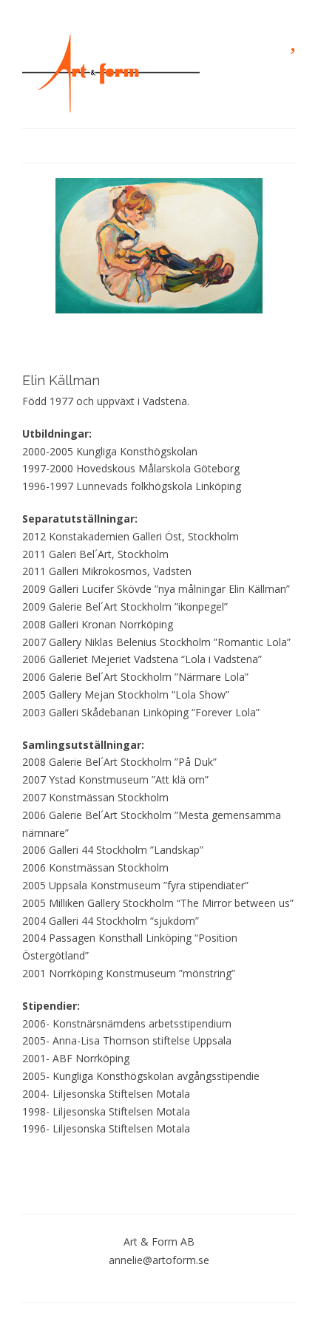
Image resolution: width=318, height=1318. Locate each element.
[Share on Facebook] (93, 1164)
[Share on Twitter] (116, 1164)
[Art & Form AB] (111, 73)
